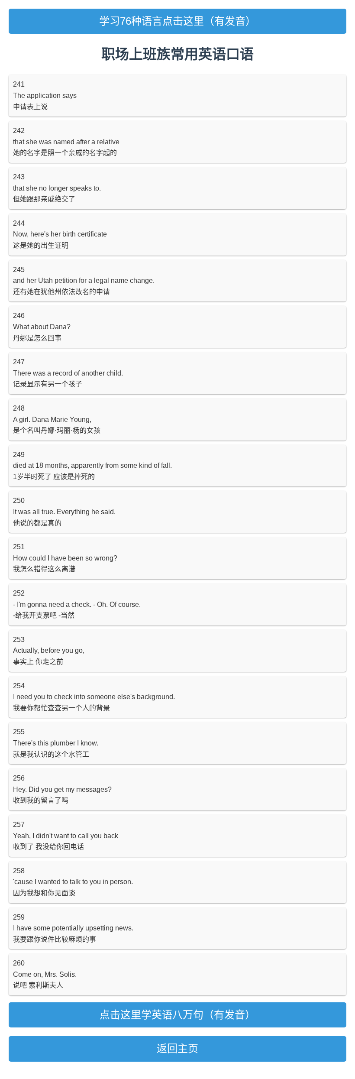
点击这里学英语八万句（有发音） (177, 1015)
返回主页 (177, 1048)
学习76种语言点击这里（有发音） (177, 21)
